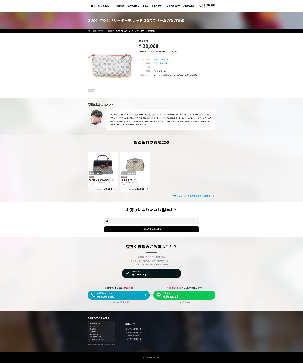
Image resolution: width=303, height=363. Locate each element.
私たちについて (173, 5)
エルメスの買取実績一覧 (133, 329)
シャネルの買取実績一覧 (133, 339)
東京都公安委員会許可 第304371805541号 (101, 345)
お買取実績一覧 (95, 324)
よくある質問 (157, 5)
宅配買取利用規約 (95, 337)
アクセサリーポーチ (162, 63)
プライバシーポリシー (97, 339)
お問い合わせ (189, 5)
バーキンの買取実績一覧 (133, 332)
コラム (145, 5)
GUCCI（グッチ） (161, 59)
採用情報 (93, 331)
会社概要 (93, 329)
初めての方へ (133, 5)
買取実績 (120, 5)
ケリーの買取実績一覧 (132, 335)
